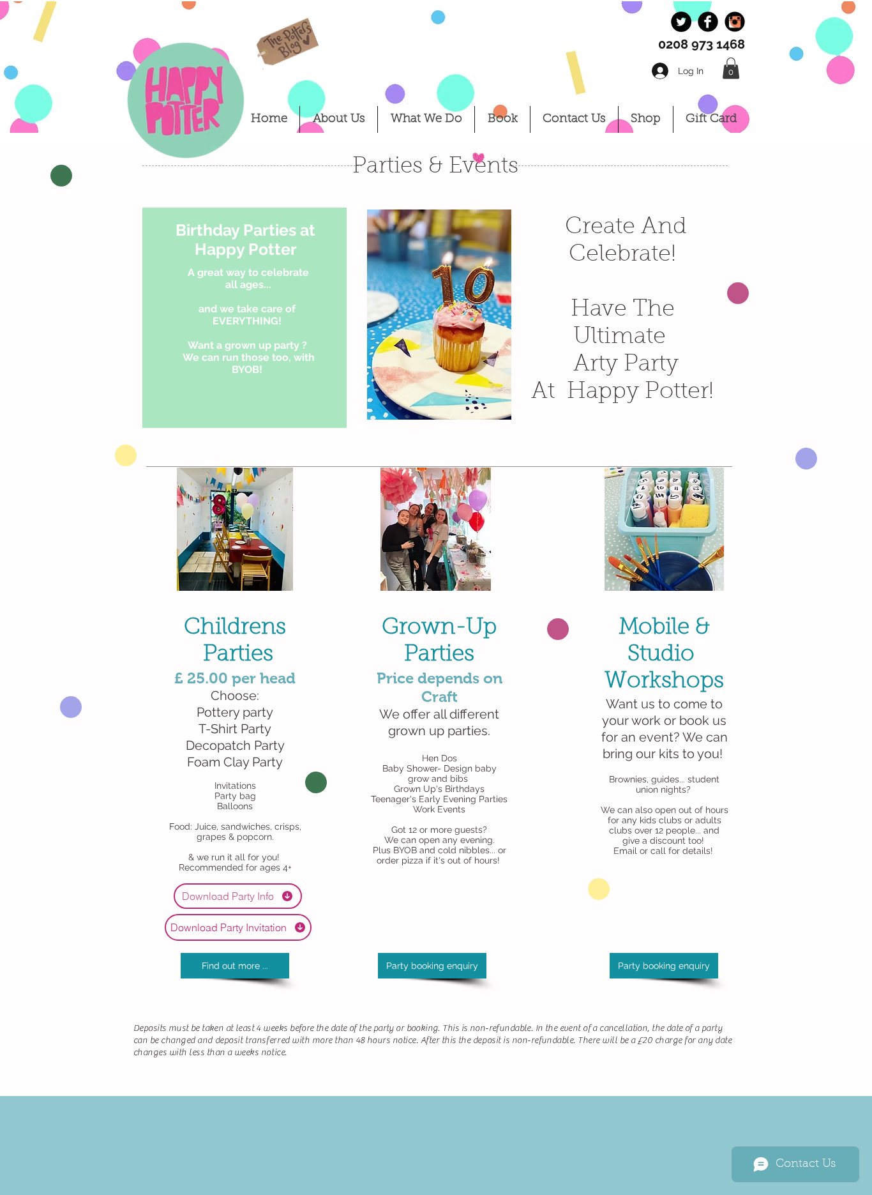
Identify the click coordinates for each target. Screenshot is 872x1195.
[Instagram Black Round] (735, 21)
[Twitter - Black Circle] (681, 21)
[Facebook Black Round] (708, 21)
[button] (731, 68)
